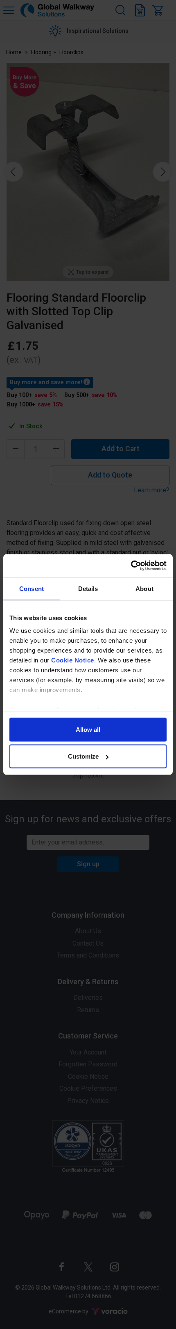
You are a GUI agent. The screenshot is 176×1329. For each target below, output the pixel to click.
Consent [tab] (31, 588)
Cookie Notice (72, 660)
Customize (83, 756)
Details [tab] (88, 588)
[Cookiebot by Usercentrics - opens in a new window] (131, 566)
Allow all (88, 729)
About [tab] (144, 588)
